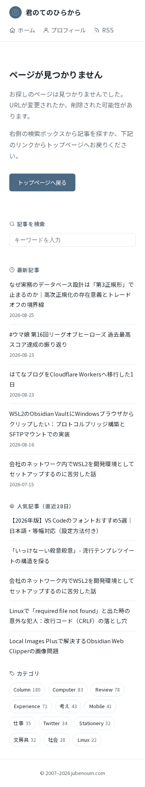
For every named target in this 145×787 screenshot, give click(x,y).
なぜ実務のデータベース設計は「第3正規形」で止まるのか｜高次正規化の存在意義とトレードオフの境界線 (71, 299)
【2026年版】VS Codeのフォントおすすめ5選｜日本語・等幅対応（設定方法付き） (71, 525)
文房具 (25, 739)
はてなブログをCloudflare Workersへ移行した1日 (71, 384)
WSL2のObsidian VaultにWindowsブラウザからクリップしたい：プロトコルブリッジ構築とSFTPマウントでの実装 (71, 428)
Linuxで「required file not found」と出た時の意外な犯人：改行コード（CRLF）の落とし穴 (69, 615)
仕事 (22, 723)
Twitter (55, 723)
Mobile (100, 706)
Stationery (95, 723)
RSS (108, 30)
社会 (56, 739)
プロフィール (68, 30)
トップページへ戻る (42, 182)
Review (107, 689)
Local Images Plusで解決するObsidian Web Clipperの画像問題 (66, 646)
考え (68, 706)
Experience (31, 706)
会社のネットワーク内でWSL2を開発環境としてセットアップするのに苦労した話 (71, 474)
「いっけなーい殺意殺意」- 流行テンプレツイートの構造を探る (72, 555)
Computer (68, 689)
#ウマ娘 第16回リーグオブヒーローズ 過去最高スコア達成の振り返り (70, 344)
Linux (87, 739)
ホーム (26, 30)
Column (27, 689)
